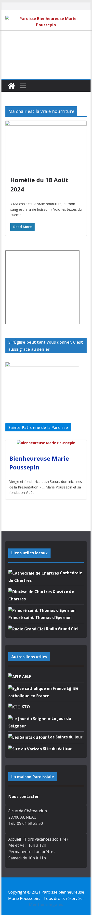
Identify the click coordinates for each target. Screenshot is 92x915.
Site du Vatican (57, 748)
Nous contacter (23, 796)
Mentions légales (46, 904)
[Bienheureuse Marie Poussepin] (46, 443)
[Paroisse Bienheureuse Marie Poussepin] (11, 86)
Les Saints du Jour (64, 737)
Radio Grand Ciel (62, 628)
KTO (25, 706)
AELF (26, 676)
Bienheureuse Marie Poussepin (39, 462)
